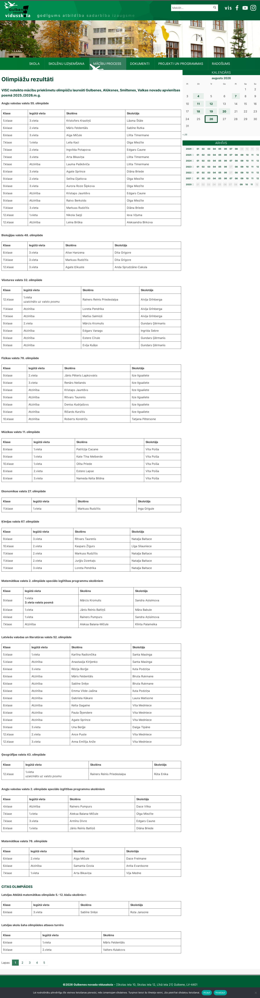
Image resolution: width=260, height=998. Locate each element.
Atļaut (206, 992)
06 (225, 149)
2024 (189, 160)
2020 (189, 184)
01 (198, 149)
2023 (189, 166)
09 (242, 155)
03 (208, 149)
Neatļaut (220, 992)
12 (211, 104)
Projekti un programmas (180, 64)
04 (214, 149)
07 (231, 149)
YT (245, 7)
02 (203, 149)
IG (252, 7)
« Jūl (185, 134)
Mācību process (107, 64)
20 (224, 111)
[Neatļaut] (255, 992)
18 (198, 111)
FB (236, 7)
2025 (189, 155)
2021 (188, 178)
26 (211, 119)
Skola (34, 64)
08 (236, 149)
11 (198, 104)
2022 (189, 172)
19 (211, 111)
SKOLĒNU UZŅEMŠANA (66, 64)
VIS (228, 7)
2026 (189, 149)
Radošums (221, 64)
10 (247, 155)
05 (219, 149)
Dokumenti (139, 64)
